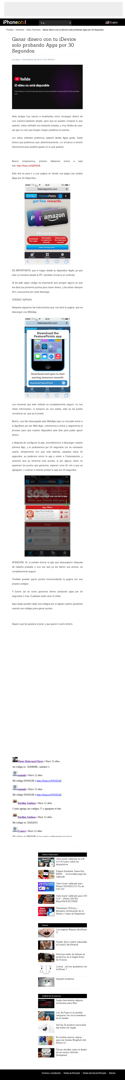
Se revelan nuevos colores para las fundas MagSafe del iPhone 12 (71, 1040)
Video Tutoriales (33, 29)
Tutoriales (19, 29)
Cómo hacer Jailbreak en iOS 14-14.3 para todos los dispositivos (70, 862)
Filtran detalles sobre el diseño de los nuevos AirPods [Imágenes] (71, 1052)
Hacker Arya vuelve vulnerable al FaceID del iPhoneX (71, 943)
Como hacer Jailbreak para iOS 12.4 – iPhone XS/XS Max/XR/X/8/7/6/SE (71, 898)
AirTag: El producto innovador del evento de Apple (71, 1026)
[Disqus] (49, 707)
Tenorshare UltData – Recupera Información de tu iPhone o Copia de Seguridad (70, 911)
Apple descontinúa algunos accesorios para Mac (69, 1001)
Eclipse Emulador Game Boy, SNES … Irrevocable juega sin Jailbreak (71, 874)
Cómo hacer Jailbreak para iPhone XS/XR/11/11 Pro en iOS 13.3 (70, 886)
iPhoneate (14, 22)
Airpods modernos (65, 979)
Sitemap (112, 1072)
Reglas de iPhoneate (72, 1072)
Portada (9, 29)
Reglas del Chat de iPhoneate (94, 1072)
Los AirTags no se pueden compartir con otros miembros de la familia (71, 1015)
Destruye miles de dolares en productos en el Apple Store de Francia (70, 957)
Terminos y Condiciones (51, 1072)
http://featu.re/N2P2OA (28, 165)
